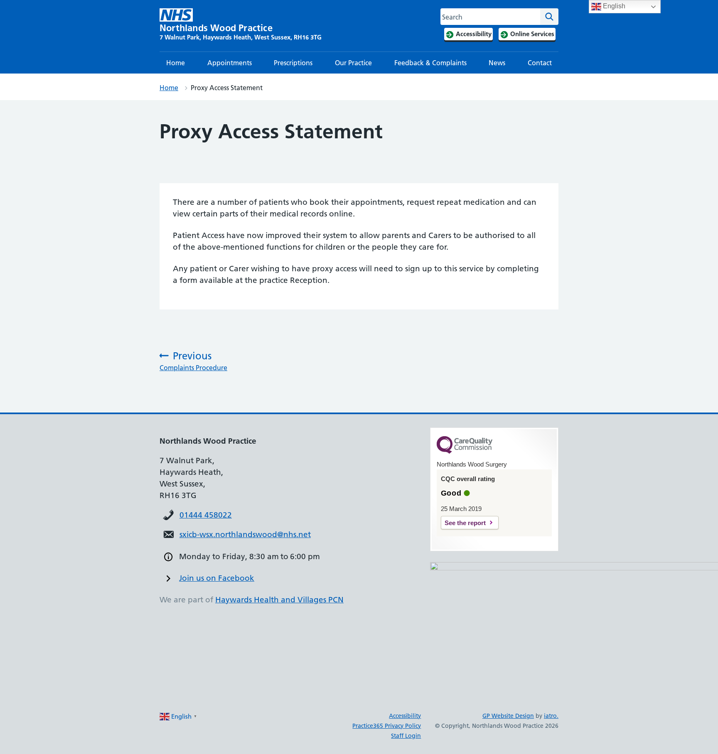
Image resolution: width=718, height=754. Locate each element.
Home (175, 63)
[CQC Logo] (464, 451)
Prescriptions (293, 63)
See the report (465, 522)
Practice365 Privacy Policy (386, 725)
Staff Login (406, 735)
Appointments (229, 63)
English (613, 6)
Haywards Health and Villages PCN (279, 599)
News (497, 63)
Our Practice (353, 63)
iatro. (551, 716)
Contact (540, 63)
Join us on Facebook (216, 578)
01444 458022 (206, 515)
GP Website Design (508, 716)
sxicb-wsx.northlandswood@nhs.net (245, 534)
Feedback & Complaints (430, 63)
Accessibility (405, 716)
